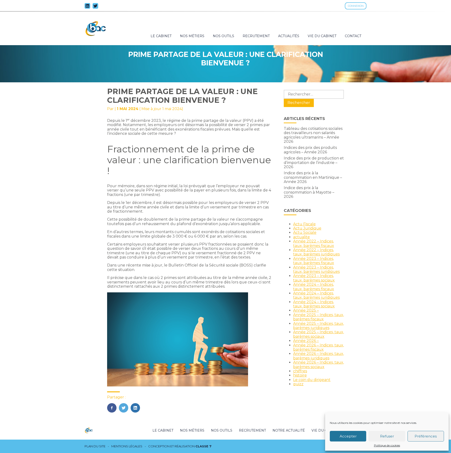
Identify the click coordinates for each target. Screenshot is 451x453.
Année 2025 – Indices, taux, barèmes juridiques (318, 325)
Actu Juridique (307, 228)
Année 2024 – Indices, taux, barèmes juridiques (316, 295)
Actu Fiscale (304, 224)
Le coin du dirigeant (311, 380)
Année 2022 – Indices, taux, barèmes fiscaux (313, 243)
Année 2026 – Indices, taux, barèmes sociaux (318, 364)
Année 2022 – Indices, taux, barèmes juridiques (316, 252)
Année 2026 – (306, 340)
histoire (300, 375)
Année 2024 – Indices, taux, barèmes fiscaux (313, 286)
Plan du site (95, 446)
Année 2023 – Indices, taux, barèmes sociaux (314, 278)
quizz (298, 384)
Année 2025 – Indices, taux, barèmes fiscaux (318, 317)
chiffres (300, 371)
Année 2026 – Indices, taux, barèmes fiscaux (318, 347)
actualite (301, 237)
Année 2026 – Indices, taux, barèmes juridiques (318, 355)
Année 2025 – (306, 310)
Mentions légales (126, 446)
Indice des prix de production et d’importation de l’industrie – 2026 (314, 162)
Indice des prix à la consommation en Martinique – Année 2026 (313, 177)
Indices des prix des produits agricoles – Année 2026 (310, 149)
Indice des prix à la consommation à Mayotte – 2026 (309, 192)
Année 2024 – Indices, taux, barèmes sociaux (314, 304)
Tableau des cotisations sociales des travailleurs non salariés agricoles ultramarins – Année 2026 (313, 135)
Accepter (348, 436)
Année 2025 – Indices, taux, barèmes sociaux (318, 334)
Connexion (356, 6)
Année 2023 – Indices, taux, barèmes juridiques (316, 269)
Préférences (426, 436)
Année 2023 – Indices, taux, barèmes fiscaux (313, 260)
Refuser (387, 436)
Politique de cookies (387, 445)
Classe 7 (203, 446)
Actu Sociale (304, 232)
